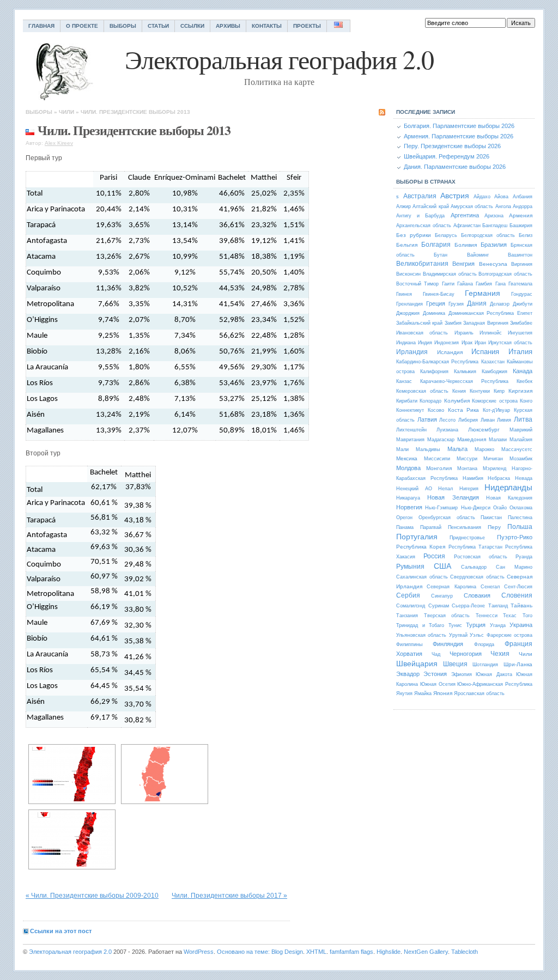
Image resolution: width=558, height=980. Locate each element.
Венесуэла (493, 264)
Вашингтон (520, 255)
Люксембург (484, 430)
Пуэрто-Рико (514, 537)
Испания (485, 352)
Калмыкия (465, 371)
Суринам (438, 605)
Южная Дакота (494, 674)
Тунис (455, 625)
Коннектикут (410, 410)
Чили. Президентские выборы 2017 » (229, 895)
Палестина (520, 517)
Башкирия (521, 225)
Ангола (503, 206)
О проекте (82, 26)
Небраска (499, 478)
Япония (442, 693)
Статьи (158, 26)
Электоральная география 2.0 (70, 951)
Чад (436, 654)
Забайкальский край (419, 323)
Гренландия (409, 304)
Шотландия (485, 664)
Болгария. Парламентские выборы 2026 (459, 126)
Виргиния (521, 264)
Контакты (267, 26)
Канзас (404, 381)
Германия (482, 293)
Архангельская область (423, 225)
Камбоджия (494, 371)
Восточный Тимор (417, 284)
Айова (501, 196)
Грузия (456, 304)
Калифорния (434, 371)
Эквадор (408, 674)
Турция (476, 625)
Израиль (464, 333)
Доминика (434, 313)
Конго (526, 401)
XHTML (316, 951)
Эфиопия (461, 674)
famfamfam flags (351, 951)
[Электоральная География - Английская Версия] (338, 26)
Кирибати (406, 401)
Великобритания (422, 263)
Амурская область (472, 206)
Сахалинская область (422, 577)
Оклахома (521, 507)
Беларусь (446, 235)
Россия (434, 556)
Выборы (123, 26)
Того (527, 615)
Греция (435, 303)
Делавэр (500, 304)
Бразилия (494, 244)
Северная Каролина (451, 586)
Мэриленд (494, 468)
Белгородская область (488, 235)
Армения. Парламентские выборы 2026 (458, 136)
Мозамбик (521, 458)
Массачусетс (516, 449)
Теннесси (487, 615)
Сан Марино (514, 567)
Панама (405, 527)
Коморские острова (494, 401)
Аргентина (465, 215)
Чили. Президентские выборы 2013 (135, 112)
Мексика (406, 458)
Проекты (307, 26)
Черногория (466, 653)
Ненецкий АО (414, 488)
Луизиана (447, 430)
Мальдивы (428, 449)
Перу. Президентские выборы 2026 (452, 146)
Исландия (450, 352)
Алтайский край (430, 206)
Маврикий (521, 430)
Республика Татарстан (475, 547)
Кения (459, 391)
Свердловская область (477, 577)
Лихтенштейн (411, 430)
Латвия (427, 419)
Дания (477, 303)
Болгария (436, 244)
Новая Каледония (509, 498)
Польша (519, 527)
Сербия (408, 595)
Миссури (467, 458)
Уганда (498, 625)
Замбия (453, 323)
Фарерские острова (509, 635)
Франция (518, 644)
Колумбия (457, 401)
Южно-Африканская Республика (494, 684)
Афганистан (467, 225)
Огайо (500, 507)
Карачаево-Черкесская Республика (464, 381)
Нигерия (468, 488)
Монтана (467, 468)
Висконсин (408, 274)
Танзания (407, 615)
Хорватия (409, 653)
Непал (445, 488)
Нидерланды (508, 487)
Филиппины (409, 644)
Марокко (484, 449)
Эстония (435, 674)
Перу (494, 527)
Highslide (389, 951)
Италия (520, 352)
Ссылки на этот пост (61, 931)
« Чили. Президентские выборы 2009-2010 (92, 895)
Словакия (477, 595)
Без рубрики (413, 235)
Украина (521, 625)
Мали (402, 449)
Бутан (440, 255)
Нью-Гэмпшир (441, 507)
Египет (524, 313)
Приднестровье (467, 537)
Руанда (523, 556)
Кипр (499, 391)
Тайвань (521, 605)
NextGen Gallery (426, 951)
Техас (510, 615)
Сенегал (490, 586)
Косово (436, 410)
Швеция (455, 664)
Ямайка (423, 693)
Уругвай (458, 635)
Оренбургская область (446, 517)
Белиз (525, 235)
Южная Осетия (438, 684)
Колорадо (430, 401)
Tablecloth (464, 951)
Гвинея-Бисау (438, 294)
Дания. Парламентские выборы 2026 (455, 166)
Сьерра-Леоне (468, 605)
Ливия (504, 420)
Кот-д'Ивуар (496, 410)
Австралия (419, 196)
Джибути (522, 304)
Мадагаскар (440, 439)
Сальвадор (474, 567)
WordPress (199, 951)
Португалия (417, 536)
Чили (66, 112)
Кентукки (480, 391)
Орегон (404, 517)
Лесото (447, 420)
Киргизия (520, 391)
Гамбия (484, 284)
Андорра (522, 206)
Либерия (468, 420)
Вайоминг (478, 255)
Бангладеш (494, 225)
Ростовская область (480, 556)
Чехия (500, 654)
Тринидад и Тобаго (420, 625)
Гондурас (521, 294)
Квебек (524, 381)
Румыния (410, 566)
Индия (425, 342)
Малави (498, 439)
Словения (516, 595)
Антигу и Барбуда (420, 215)
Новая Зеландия (452, 497)
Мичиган (493, 458)
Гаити (448, 284)
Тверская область (447, 615)
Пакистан (491, 517)
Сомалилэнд (410, 605)
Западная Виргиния (485, 323)
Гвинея (404, 294)
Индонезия (446, 342)
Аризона (494, 215)
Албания (522, 196)
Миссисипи (437, 458)
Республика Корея (420, 547)
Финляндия (448, 644)
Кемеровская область (422, 391)
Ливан (488, 420)
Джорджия (408, 313)
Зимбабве (521, 323)
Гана (500, 284)
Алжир (403, 206)
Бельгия (406, 245)
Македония (471, 439)
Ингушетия (520, 333)
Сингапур (442, 596)
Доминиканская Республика (481, 313)
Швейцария (417, 663)
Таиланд (498, 605)
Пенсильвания (464, 527)
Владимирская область (450, 274)
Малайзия (521, 439)
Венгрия (463, 263)
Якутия (404, 693)
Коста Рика (464, 410)
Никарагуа (408, 498)
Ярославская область (479, 693)
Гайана (465, 284)
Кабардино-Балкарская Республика (437, 361)
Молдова (408, 468)
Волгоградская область (505, 274)
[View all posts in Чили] (30, 129)
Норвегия (409, 507)
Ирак (467, 342)
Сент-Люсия (518, 586)
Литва (523, 419)
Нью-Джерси (475, 507)
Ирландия (412, 352)
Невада (523, 478)
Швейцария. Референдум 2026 (446, 156)
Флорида (484, 644)
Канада (522, 371)
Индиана (406, 342)
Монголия (439, 468)
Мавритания (410, 439)
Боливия (465, 245)
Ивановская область (422, 333)
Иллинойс (491, 333)
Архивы (228, 26)
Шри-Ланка (518, 664)
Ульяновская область (421, 635)
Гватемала (520, 284)
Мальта (457, 449)
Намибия (473, 478)
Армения (520, 215)
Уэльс (477, 635)
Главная (41, 26)
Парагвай (430, 527)
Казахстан (493, 361)
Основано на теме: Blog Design (260, 951)
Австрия (454, 195)
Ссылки (192, 26)
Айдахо (482, 196)
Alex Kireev (59, 143)
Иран (480, 342)
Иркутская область (510, 342)
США (442, 566)
